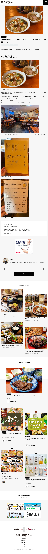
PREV (14, 269)
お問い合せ (24, 538)
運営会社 (23, 546)
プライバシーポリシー (23, 544)
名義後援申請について (23, 542)
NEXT (33, 269)
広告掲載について (23, 540)
